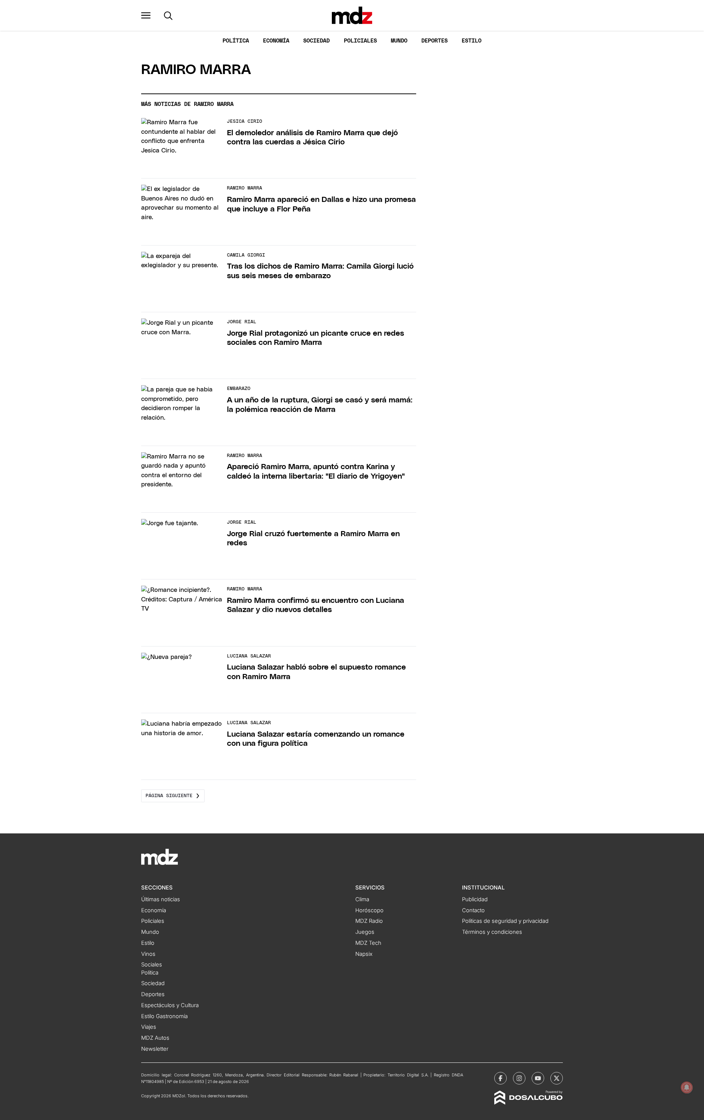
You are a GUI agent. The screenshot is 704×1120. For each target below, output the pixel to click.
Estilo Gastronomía (164, 1016)
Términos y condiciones (492, 932)
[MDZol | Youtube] (538, 1078)
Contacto (473, 910)
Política (236, 41)
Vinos (148, 954)
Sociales (151, 964)
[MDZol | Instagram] (519, 1078)
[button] (146, 15)
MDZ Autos (155, 1038)
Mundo (399, 41)
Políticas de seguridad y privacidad (505, 921)
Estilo (471, 41)
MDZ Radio (369, 921)
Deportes (434, 41)
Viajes (148, 1027)
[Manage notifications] (687, 1087)
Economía (276, 41)
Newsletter (154, 1049)
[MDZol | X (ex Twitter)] (556, 1078)
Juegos (364, 932)
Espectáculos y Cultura (170, 1005)
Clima (362, 899)
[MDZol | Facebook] (500, 1078)
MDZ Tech (368, 943)
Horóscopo (369, 910)
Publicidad (475, 899)
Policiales (360, 41)
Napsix (364, 954)
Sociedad (316, 41)
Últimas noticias (160, 899)
